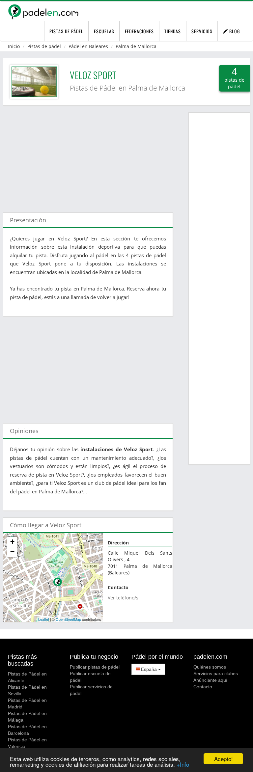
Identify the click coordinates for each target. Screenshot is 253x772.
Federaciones (139, 31)
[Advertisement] (88, 156)
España (149, 669)
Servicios (201, 31)
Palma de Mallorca (136, 46)
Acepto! (223, 759)
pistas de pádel (66, 31)
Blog (234, 31)
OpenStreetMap (68, 619)
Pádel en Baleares (88, 46)
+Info (183, 764)
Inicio (14, 46)
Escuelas (104, 31)
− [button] (12, 552)
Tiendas (172, 31)
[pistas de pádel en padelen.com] (43, 11)
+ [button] (12, 542)
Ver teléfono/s (123, 597)
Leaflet (43, 619)
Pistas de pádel (44, 46)
